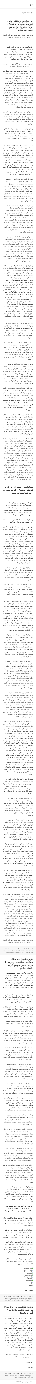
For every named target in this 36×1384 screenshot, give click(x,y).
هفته (9, 952)
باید (29, 1298)
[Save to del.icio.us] (18, 1268)
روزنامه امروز (24, 1300)
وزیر (6, 1300)
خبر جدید (13, 950)
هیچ (7, 952)
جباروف (18, 950)
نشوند (20, 1377)
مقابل (15, 1300)
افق (31, 4)
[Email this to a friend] (18, 1283)
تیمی (21, 950)
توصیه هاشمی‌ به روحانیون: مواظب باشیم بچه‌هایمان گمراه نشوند (18, 1309)
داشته (6, 1298)
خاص (14, 1298)
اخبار (9, 948)
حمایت (22, 1298)
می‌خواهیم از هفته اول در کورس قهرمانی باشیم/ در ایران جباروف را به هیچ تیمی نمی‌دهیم (19, 25)
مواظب (24, 1377)
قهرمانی (28, 952)
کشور (19, 1300)
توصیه (21, 1375)
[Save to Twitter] (18, 1278)
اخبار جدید (15, 948)
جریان (26, 1298)
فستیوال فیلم (29, 1290)
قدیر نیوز (30, 1367)
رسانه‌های (30, 1300)
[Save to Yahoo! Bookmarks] (18, 1280)
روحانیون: (11, 1375)
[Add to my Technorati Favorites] (18, 1276)
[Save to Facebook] (18, 1271)
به (23, 950)
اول (32, 950)
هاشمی (16, 1377)
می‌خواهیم (18, 952)
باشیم (26, 950)
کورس (23, 952)
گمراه (28, 1377)
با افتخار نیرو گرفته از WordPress (24, 1381)
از (6, 948)
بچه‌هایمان (27, 1375)
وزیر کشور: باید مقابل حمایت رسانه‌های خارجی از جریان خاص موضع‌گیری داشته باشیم (18, 963)
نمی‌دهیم (13, 952)
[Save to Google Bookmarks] (18, 1273)
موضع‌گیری (11, 1300)
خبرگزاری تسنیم (22, 973)
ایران (29, 950)
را (8, 950)
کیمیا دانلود (29, 1362)
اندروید (31, 1285)
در (9, 950)
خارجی (18, 1298)
